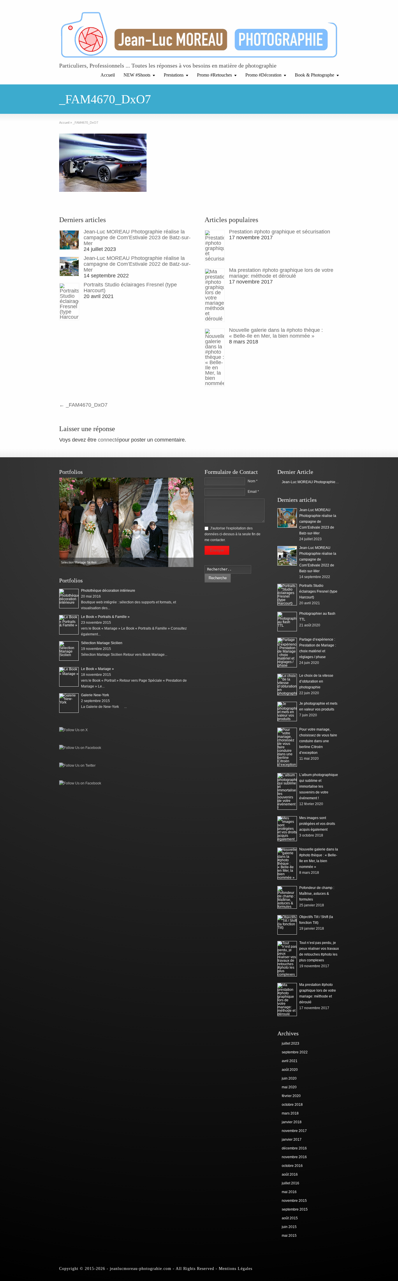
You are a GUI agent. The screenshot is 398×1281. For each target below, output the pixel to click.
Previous (65, 522)
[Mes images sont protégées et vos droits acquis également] (287, 828)
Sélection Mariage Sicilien (101, 643)
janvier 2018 (292, 1122)
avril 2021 (289, 1061)
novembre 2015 (294, 1201)
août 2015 (290, 1218)
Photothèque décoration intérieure (108, 591)
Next (187, 522)
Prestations (174, 74)
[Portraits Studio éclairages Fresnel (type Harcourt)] (69, 301)
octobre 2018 (292, 1105)
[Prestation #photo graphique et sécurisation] (215, 246)
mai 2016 (289, 1192)
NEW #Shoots (137, 74)
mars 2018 (290, 1113)
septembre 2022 (295, 1052)
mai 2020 (289, 1087)
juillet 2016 (290, 1183)
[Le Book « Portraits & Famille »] (69, 625)
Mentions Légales (235, 1268)
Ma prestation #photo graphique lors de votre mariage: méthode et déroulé (281, 273)
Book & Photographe (314, 74)
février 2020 (291, 1096)
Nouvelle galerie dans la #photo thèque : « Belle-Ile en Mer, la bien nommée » (276, 333)
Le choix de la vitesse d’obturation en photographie (316, 681)
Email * (253, 492)
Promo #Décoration (263, 74)
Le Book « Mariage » (97, 669)
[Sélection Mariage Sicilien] (69, 651)
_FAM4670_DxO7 (83, 405)
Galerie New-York (95, 695)
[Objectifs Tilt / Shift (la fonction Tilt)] (287, 925)
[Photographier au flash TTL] (287, 621)
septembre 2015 (295, 1209)
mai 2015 (289, 1236)
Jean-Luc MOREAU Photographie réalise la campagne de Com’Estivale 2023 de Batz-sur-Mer (137, 237)
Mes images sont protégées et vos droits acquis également (317, 824)
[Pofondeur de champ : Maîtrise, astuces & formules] (287, 897)
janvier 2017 (292, 1140)
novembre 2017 (294, 1131)
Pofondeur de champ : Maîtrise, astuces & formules (316, 893)
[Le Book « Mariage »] (69, 677)
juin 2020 (289, 1078)
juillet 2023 (290, 1043)
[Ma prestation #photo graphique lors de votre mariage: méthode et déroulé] (215, 295)
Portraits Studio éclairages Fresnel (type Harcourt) (318, 591)
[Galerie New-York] (69, 703)
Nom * (253, 481)
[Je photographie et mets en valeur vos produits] (287, 711)
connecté (108, 440)
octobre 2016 (292, 1166)
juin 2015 (289, 1227)
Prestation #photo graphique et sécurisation (279, 232)
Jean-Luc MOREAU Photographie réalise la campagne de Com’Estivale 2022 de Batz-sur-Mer (137, 264)
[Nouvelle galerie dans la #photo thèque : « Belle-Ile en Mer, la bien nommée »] (215, 357)
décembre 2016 (294, 1148)
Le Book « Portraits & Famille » (105, 617)
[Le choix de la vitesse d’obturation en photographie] (287, 684)
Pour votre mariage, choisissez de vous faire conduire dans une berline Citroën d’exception (318, 741)
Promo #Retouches (214, 74)
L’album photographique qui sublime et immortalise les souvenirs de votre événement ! (318, 786)
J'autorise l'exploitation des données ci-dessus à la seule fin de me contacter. (232, 534)
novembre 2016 (294, 1157)
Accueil (108, 74)
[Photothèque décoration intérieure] (126, 522)
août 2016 (290, 1174)
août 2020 (290, 1070)
